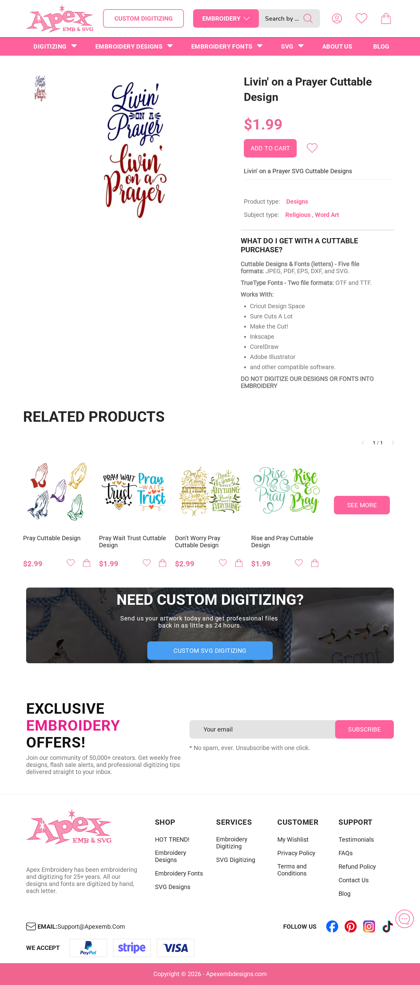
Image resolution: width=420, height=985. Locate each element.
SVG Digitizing (235, 859)
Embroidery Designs (128, 46)
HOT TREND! (172, 839)
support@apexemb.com (91, 926)
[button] (135, 149)
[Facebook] (332, 926)
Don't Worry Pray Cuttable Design (197, 542)
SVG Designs (172, 887)
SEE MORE (362, 505)
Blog (381, 46)
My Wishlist (293, 839)
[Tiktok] (388, 926)
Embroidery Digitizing (231, 843)
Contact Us (354, 880)
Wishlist (361, 18)
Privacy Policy (296, 853)
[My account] (337, 18)
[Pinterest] (351, 926)
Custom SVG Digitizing (209, 650)
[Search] (308, 18)
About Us (337, 46)
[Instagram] (369, 926)
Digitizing (50, 46)
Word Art (327, 214)
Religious (298, 214)
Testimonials (356, 839)
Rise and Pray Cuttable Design (282, 542)
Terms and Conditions (292, 870)
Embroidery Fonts (221, 46)
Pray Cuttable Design (52, 538)
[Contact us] (404, 919)
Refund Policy (357, 866)
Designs (297, 201)
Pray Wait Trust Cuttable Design (132, 542)
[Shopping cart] (386, 18)
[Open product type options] (246, 18)
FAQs (346, 853)
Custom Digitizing (143, 18)
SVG (287, 46)
